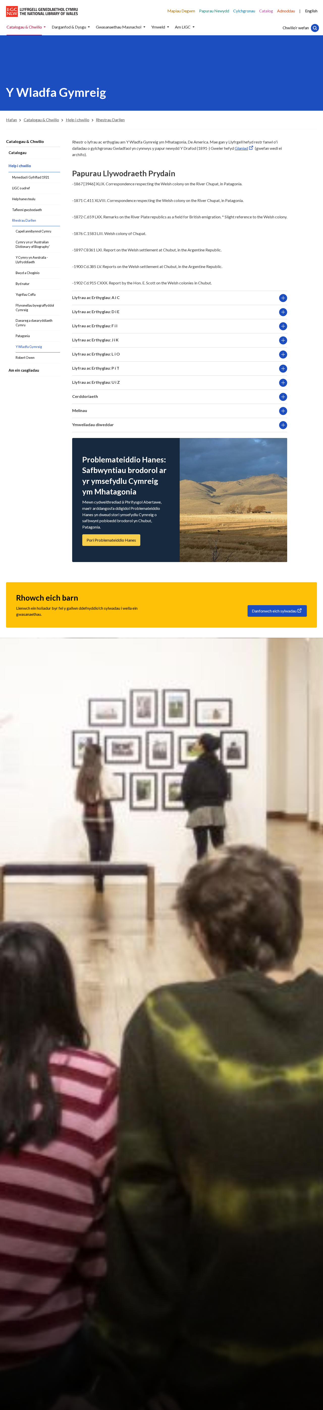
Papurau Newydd (214, 10)
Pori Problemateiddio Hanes (111, 540)
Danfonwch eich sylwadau (274, 610)
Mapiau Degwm (181, 10)
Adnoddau (286, 10)
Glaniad (241, 148)
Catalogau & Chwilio (25, 141)
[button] (44, 27)
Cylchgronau (244, 10)
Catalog (266, 10)
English (311, 10)
